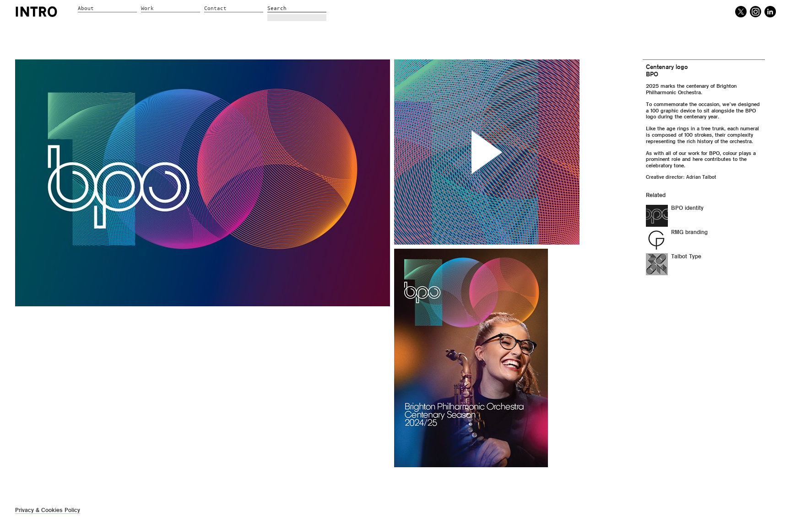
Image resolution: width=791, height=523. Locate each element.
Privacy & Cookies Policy (47, 510)
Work (147, 8)
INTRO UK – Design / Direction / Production (36, 11)
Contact (215, 8)
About (86, 8)
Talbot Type (686, 256)
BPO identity (687, 208)
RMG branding (689, 232)
